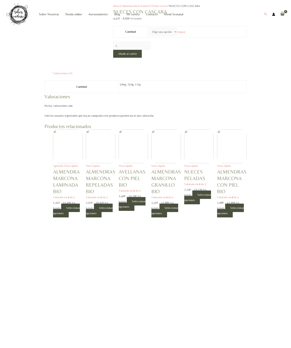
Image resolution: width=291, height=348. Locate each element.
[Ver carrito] (282, 14)
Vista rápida (71, 165)
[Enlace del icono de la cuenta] (273, 14)
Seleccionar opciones (66, 210)
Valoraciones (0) (62, 73)
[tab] (62, 73)
